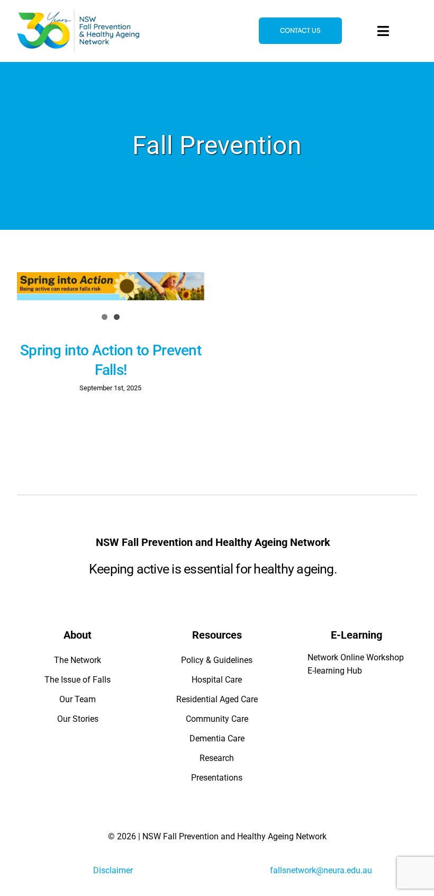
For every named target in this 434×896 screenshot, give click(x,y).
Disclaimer (113, 870)
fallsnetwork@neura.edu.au (321, 870)
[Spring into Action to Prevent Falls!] (110, 286)
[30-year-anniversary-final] (78, 13)
